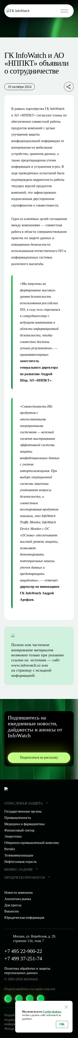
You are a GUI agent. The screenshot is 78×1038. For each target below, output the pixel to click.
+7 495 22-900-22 (23, 951)
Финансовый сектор (19, 830)
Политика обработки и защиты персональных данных (27, 971)
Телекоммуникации (18, 855)
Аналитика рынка (17, 899)
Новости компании (18, 892)
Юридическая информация (24, 917)
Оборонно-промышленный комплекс (31, 843)
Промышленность (17, 818)
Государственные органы (23, 811)
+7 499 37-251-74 (23, 958)
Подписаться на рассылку (39, 757)
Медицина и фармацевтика (24, 824)
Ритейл (9, 849)
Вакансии (11, 911)
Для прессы (12, 905)
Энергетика (13, 836)
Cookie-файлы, (52, 1011)
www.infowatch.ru (26, 665)
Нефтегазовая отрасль (20, 861)
